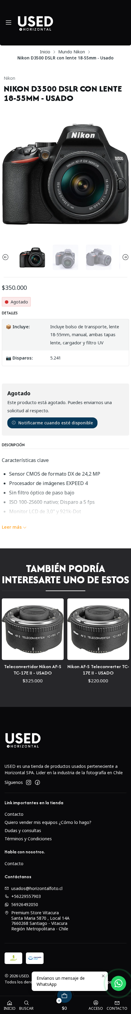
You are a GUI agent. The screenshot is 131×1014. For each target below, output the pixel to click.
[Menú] (8, 22)
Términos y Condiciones (28, 839)
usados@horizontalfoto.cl (36, 888)
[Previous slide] (6, 257)
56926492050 (24, 904)
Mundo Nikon (71, 52)
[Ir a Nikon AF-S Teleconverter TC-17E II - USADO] (63, 629)
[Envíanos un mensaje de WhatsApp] (118, 983)
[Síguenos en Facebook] (37, 782)
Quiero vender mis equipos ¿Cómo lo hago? (48, 822)
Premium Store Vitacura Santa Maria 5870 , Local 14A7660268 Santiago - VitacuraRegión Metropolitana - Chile (40, 921)
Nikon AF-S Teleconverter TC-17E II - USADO (63, 669)
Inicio (45, 52)
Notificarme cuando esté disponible (55, 423)
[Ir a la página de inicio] (35, 23)
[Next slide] (124, 257)
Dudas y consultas (23, 830)
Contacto (14, 814)
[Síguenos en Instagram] (29, 782)
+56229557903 (26, 896)
